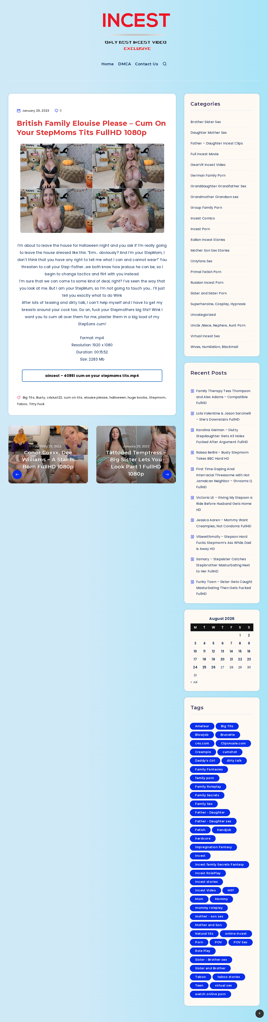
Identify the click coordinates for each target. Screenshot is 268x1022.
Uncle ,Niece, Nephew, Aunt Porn (218, 325)
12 (213, 651)
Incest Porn (200, 229)
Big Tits (28, 397)
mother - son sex (209, 916)
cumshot (230, 752)
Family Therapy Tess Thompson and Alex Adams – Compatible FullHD (223, 396)
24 (195, 667)
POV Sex (240, 942)
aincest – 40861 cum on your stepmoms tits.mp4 (92, 375)
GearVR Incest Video (208, 164)
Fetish (200, 830)
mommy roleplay (209, 908)
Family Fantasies (209, 769)
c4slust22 (54, 397)
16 (249, 651)
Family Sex (204, 804)
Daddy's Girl (205, 760)
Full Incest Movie (205, 154)
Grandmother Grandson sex (214, 196)
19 (213, 659)
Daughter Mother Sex (209, 132)
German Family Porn (208, 175)
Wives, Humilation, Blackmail (214, 346)
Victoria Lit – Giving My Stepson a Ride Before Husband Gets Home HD (224, 503)
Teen (199, 985)
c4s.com (202, 743)
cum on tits (73, 397)
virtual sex (223, 985)
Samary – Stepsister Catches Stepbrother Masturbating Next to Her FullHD (223, 565)
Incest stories (206, 882)
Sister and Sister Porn (209, 293)
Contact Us (146, 64)
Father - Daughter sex (213, 821)
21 (231, 659)
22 (240, 659)
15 (240, 651)
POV (218, 942)
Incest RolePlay (208, 873)
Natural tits (204, 933)
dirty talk (234, 760)
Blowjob (202, 735)
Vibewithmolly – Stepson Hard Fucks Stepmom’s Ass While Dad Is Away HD (223, 542)
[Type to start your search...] (164, 65)
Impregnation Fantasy (213, 847)
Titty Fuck (36, 404)
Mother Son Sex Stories (210, 250)
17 (195, 659)
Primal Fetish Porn (206, 271)
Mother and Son (208, 925)
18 (204, 659)
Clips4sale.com (233, 743)
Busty (40, 397)
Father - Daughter (210, 812)
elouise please (96, 397)
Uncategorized (203, 314)
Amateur (202, 726)
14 (231, 651)
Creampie (203, 752)
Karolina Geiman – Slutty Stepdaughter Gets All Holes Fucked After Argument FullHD (222, 436)
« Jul (194, 682)
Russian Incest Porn (207, 282)
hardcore (202, 838)
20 (222, 659)
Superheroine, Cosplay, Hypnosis (218, 304)
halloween (118, 397)
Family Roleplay (208, 786)
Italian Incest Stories (208, 239)
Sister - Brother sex (211, 960)
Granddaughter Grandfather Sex (218, 186)
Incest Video (205, 890)
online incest (236, 933)
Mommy (221, 899)
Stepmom (157, 397)
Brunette (227, 735)
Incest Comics (203, 218)
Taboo (22, 404)
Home (107, 64)
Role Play (202, 951)
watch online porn (210, 994)
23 (249, 659)
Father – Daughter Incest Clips (217, 143)
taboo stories (229, 977)
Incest (200, 856)
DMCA (124, 64)
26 (213, 667)
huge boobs (137, 397)
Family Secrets (207, 795)
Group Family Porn (206, 207)
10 (195, 651)
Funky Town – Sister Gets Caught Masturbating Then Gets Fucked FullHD (224, 587)
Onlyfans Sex (202, 261)
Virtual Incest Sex (205, 336)
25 (204, 667)
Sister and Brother (210, 968)
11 (204, 651)
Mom (199, 899)
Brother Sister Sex (206, 121)
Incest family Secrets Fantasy (219, 864)
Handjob (224, 830)
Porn (199, 942)
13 (222, 651)
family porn (204, 778)
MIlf (231, 890)
